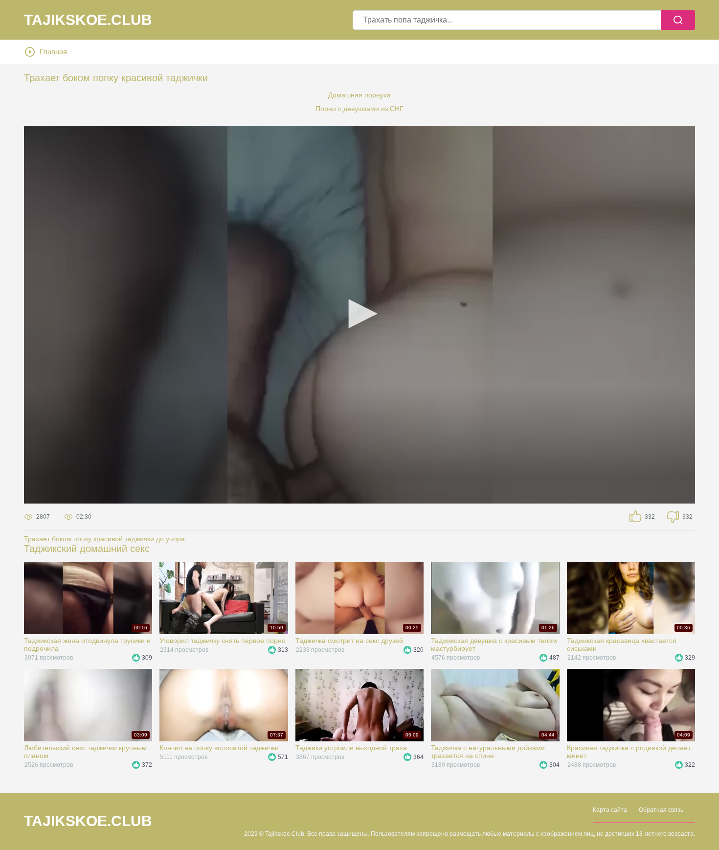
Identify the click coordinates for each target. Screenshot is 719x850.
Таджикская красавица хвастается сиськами (621, 644)
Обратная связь (661, 809)
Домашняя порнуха (359, 95)
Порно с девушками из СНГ (359, 109)
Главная (53, 51)
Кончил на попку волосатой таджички (219, 748)
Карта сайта (610, 809)
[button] (359, 313)
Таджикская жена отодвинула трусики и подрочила (87, 644)
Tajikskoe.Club (88, 20)
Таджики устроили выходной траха (351, 748)
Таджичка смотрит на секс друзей (349, 640)
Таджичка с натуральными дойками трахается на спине (488, 751)
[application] (359, 315)
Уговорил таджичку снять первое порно (222, 640)
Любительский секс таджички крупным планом (85, 751)
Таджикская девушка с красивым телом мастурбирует (494, 644)
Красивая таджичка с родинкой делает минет (629, 751)
